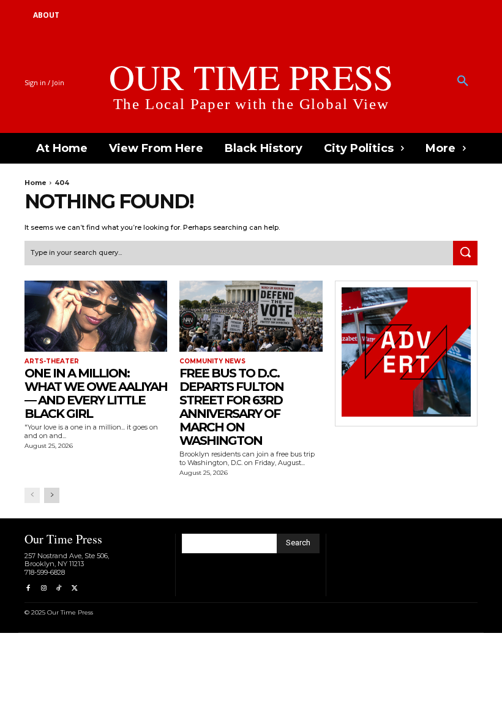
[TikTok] (59, 588)
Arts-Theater (51, 361)
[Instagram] (43, 588)
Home (35, 182)
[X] (74, 588)
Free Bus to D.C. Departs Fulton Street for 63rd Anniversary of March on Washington (231, 407)
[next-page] (51, 495)
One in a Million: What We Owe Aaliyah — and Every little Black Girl (95, 393)
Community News (212, 361)
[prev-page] (32, 495)
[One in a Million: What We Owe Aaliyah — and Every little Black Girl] (95, 316)
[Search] (465, 253)
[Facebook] (27, 588)
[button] (463, 81)
